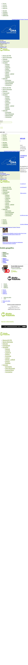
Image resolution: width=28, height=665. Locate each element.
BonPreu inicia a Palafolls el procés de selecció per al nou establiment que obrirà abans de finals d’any (14, 234)
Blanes (4, 255)
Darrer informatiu (7, 57)
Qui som (4, 3)
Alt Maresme (6, 253)
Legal (5, 298)
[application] (14, 326)
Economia (7, 70)
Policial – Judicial (9, 74)
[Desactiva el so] (21, 326)
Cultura (7, 72)
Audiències (5, 8)
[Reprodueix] (3, 326)
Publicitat (5, 6)
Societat (7, 66)
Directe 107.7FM (7, 55)
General (7, 64)
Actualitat (5, 63)
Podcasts (5, 59)
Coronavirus (8, 85)
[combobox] (6, 122)
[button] (1, 128)
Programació (6, 61)
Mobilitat (7, 77)
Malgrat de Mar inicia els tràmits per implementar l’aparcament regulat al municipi (13, 243)
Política (7, 69)
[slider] (24, 326)
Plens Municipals (9, 82)
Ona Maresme (3, 41)
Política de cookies (7, 297)
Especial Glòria (9, 83)
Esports (7, 75)
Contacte (5, 5)
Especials (5, 78)
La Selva (5, 256)
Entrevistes (8, 80)
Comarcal (7, 67)
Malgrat (4, 252)
